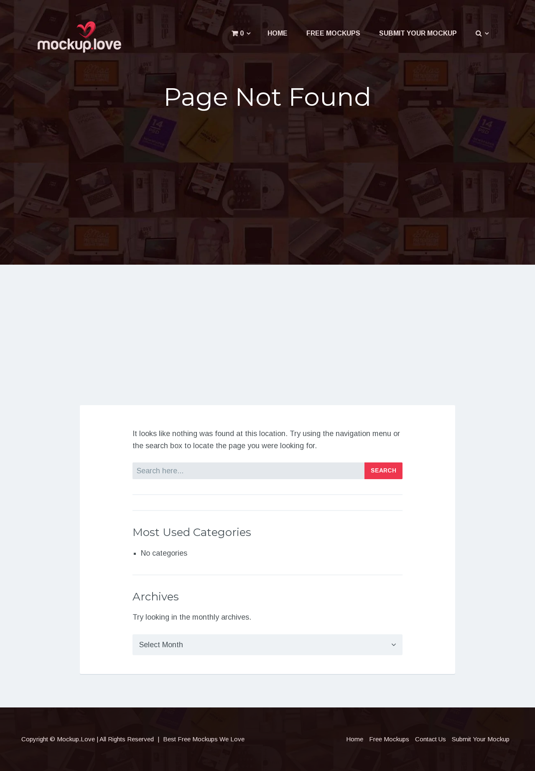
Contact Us (430, 739)
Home (278, 33)
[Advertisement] (268, 183)
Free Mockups (333, 33)
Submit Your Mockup (418, 33)
